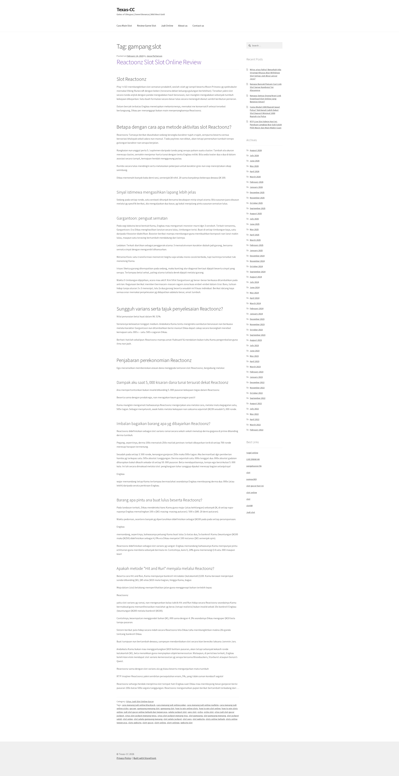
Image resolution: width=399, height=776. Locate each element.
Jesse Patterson (154, 56)
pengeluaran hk (254, 466)
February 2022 (256, 429)
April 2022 (254, 419)
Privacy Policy (124, 758)
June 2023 (254, 350)
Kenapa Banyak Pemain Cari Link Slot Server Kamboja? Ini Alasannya (265, 87)
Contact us (198, 25)
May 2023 (254, 356)
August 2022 (256, 403)
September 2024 (257, 271)
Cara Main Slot (124, 25)
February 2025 (256, 245)
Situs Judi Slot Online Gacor (140, 701)
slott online (160, 722)
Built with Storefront (144, 758)
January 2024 (256, 313)
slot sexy (187, 719)
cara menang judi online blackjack (138, 705)
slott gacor (147, 722)
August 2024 (256, 276)
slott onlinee (173, 722)
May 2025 (254, 229)
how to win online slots (186, 708)
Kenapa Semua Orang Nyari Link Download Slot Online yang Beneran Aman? (265, 98)
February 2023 (256, 371)
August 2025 (256, 213)
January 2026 (256, 187)
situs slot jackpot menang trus (173, 715)
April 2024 (254, 298)
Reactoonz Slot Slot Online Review (159, 62)
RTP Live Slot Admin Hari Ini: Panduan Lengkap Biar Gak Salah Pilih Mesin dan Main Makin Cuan (266, 124)
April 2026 (254, 171)
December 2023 (257, 319)
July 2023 (254, 345)
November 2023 (257, 324)
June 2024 (254, 287)
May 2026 (254, 166)
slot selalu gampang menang (148, 719)
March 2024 (255, 303)
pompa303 (251, 479)
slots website (134, 722)
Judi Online (167, 25)
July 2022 (254, 408)
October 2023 (256, 329)
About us (182, 25)
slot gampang (196, 715)
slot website (199, 719)
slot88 (249, 505)
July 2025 (254, 218)
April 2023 (254, 361)
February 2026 (256, 182)
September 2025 (257, 208)
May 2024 (254, 292)
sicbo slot (209, 712)
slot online (251, 492)
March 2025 (255, 240)
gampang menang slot (148, 708)
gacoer (133, 708)
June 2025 (254, 224)
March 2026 (255, 176)
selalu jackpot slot (177, 712)
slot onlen (128, 719)
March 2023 (255, 366)
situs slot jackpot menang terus (140, 715)
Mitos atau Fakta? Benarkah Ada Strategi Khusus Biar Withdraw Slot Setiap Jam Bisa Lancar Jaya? (265, 74)
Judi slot (250, 512)
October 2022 (256, 393)
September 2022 (257, 398)
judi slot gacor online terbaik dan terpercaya (145, 712)
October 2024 (256, 266)
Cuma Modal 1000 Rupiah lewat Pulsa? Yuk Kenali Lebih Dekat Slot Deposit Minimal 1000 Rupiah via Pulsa (265, 112)
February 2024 (256, 308)
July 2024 (254, 282)
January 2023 (256, 377)
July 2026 (254, 155)
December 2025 (257, 192)
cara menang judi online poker (171, 705)
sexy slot (192, 712)
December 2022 (257, 382)
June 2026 (254, 160)
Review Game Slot (146, 25)
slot (248, 472)
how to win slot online (210, 708)
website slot (186, 722)
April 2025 (254, 234)
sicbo (200, 712)
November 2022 (257, 387)
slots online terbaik (215, 719)
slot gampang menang (215, 715)
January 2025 (256, 250)
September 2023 (257, 335)
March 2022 (255, 424)
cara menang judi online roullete (203, 705)
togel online (252, 452)
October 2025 (256, 203)
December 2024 (257, 255)
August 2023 (256, 340)
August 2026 (256, 150)
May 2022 (254, 414)
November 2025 (257, 197)
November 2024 (257, 261)
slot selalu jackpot (172, 719)
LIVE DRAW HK (253, 459)
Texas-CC (126, 9)
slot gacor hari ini (255, 485)
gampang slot (167, 708)
